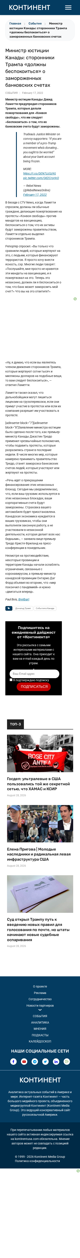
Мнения (40, 1028)
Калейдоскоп (40, 1041)
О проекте (40, 986)
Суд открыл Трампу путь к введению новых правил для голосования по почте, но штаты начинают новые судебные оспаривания (38, 929)
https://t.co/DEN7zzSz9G (39, 173)
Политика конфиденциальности (37, 1161)
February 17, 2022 (35, 194)
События (35, 23)
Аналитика (40, 1022)
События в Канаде (45, 608)
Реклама (40, 993)
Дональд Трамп (23, 608)
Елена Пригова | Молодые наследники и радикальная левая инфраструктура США (39, 854)
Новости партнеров (40, 1005)
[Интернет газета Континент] (40, 1081)
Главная (15, 23)
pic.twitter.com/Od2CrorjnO (41, 178)
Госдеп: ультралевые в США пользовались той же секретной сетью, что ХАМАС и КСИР (38, 783)
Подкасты (40, 1035)
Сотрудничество (40, 999)
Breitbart (23, 599)
